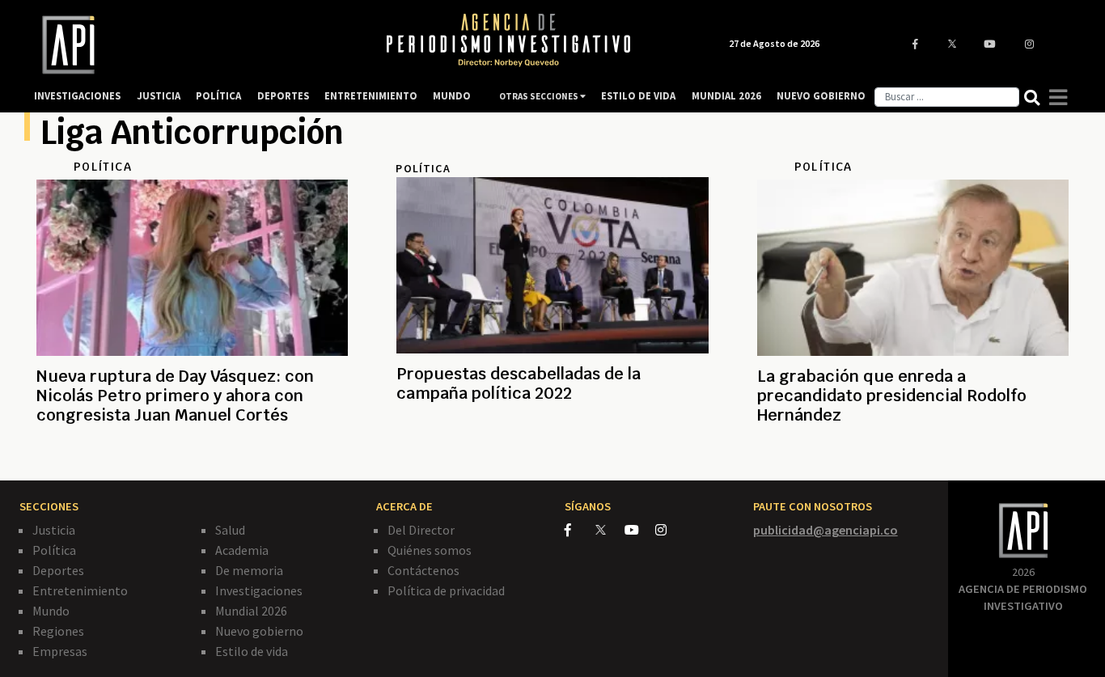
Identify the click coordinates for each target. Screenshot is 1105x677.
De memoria (249, 570)
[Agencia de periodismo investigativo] (193, 44)
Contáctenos (423, 570)
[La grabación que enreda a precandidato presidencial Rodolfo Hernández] (913, 454)
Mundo (51, 611)
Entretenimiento (80, 590)
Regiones (58, 631)
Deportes (58, 570)
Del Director (421, 530)
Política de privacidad (446, 590)
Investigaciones (259, 590)
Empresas (59, 651)
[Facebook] (580, 530)
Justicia (53, 530)
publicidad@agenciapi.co (825, 530)
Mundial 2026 (251, 611)
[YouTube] (639, 530)
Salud (230, 530)
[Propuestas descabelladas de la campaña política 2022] (552, 451)
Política (54, 550)
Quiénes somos (429, 550)
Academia (242, 550)
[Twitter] (608, 529)
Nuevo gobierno (259, 631)
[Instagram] (669, 530)
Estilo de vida (251, 651)
